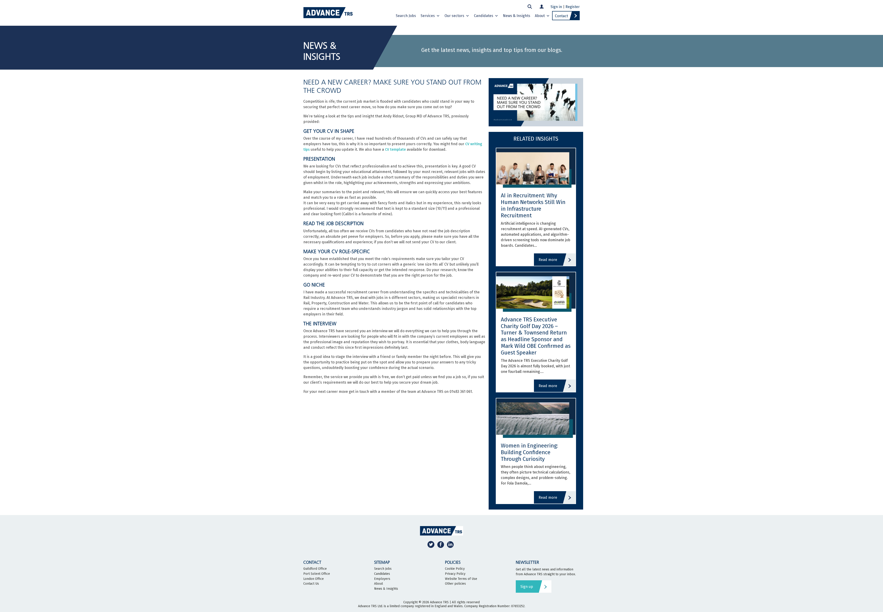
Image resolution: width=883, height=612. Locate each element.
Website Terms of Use (461, 579)
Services (428, 16)
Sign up (526, 586)
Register (572, 7)
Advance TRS (439, 602)
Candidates (483, 16)
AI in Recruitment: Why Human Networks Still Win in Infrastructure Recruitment (533, 205)
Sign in (556, 7)
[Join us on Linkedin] (450, 544)
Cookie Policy (455, 569)
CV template (395, 149)
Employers (382, 579)
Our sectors (454, 16)
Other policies (455, 584)
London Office (313, 579)
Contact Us (311, 584)
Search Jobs (406, 16)
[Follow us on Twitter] (430, 544)
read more (548, 260)
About (540, 16)
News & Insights (516, 16)
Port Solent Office (316, 574)
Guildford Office (315, 569)
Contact (561, 16)
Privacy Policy (455, 574)
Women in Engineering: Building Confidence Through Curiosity (529, 452)
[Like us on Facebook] (440, 544)
